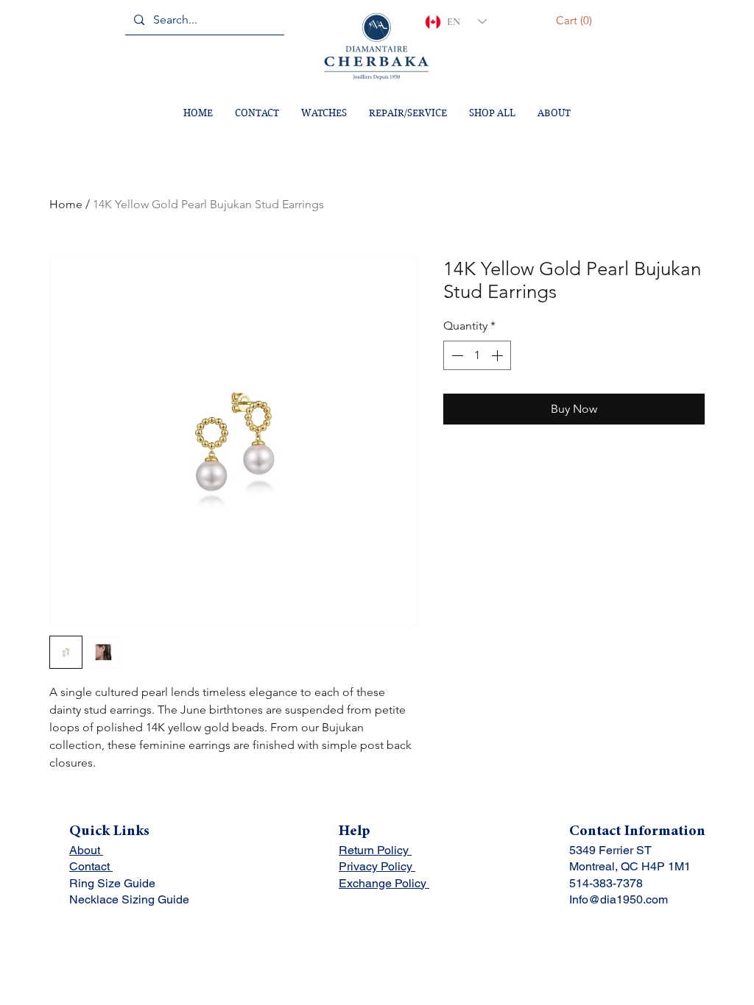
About (86, 850)
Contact (91, 866)
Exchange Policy (384, 883)
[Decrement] (455, 355)
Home (65, 204)
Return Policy (375, 850)
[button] (576, 20)
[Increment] (498, 355)
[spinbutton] (477, 355)
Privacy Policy (377, 866)
